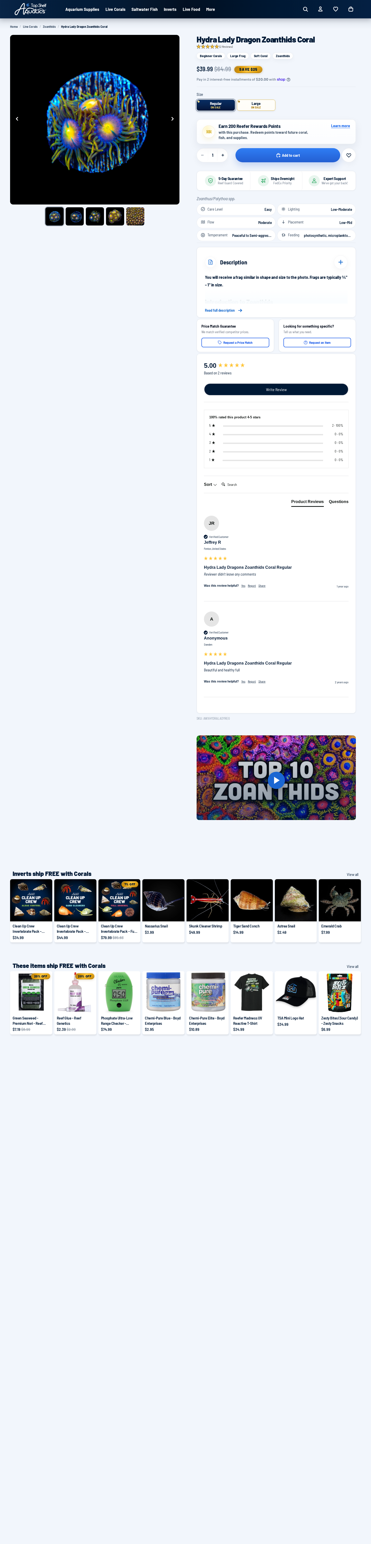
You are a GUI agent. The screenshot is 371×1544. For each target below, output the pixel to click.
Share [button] (262, 585)
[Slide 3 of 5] (95, 216)
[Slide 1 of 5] (54, 216)
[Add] (176, 913)
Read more (276, 310)
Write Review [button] (276, 389)
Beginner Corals (211, 56)
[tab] (307, 503)
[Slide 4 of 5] (115, 216)
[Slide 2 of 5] (75, 216)
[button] (215, 46)
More (210, 9)
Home (14, 27)
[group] (276, 365)
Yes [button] (243, 585)
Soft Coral (261, 56)
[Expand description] (341, 262)
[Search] (305, 9)
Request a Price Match (238, 342)
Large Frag (238, 56)
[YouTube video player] (276, 780)
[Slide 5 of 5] (135, 216)
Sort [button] (208, 484)
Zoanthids (49, 27)
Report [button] (252, 585)
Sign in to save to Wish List (349, 155)
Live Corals (30, 27)
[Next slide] (173, 119)
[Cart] (350, 9)
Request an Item (320, 342)
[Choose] (44, 913)
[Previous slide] (15, 119)
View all (352, 874)
